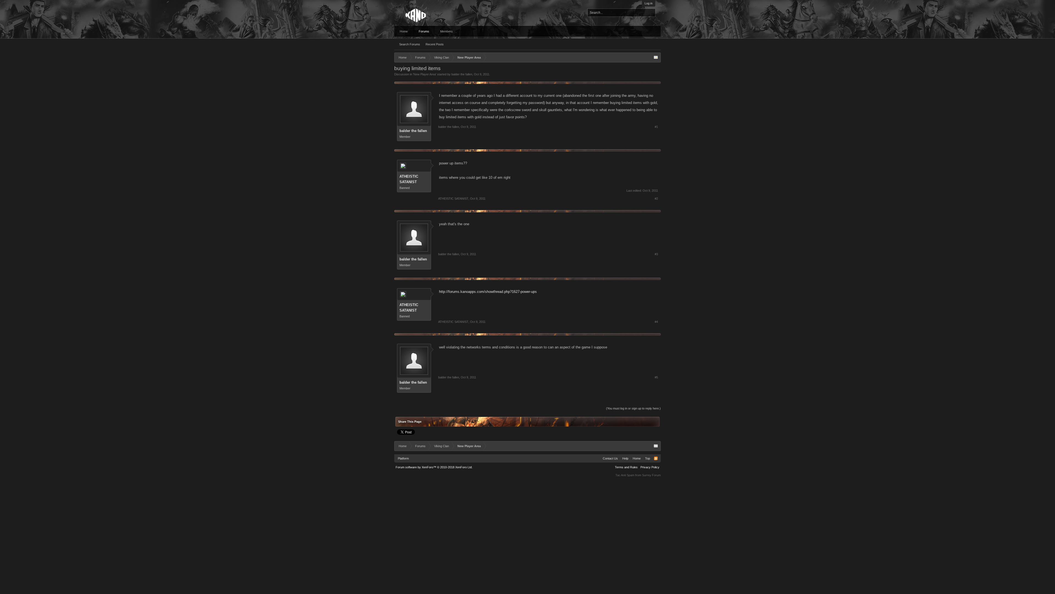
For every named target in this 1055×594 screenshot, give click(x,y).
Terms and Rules (626, 467)
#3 (656, 254)
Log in (649, 3)
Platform (403, 458)
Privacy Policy (649, 467)
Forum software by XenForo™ (434, 467)
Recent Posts (435, 44)
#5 (656, 377)
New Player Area (424, 74)
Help (625, 458)
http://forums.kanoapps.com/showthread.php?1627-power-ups (488, 292)
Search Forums (409, 44)
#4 (656, 321)
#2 (656, 198)
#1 (656, 126)
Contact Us (610, 458)
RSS (656, 458)
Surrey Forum (651, 475)
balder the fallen (461, 74)
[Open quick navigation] (656, 57)
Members (446, 31)
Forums (424, 31)
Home (404, 31)
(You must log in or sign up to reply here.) (633, 408)
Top (647, 458)
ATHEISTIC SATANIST (408, 179)
